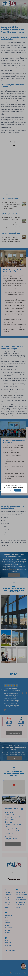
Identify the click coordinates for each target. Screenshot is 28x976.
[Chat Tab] (14, 488)
